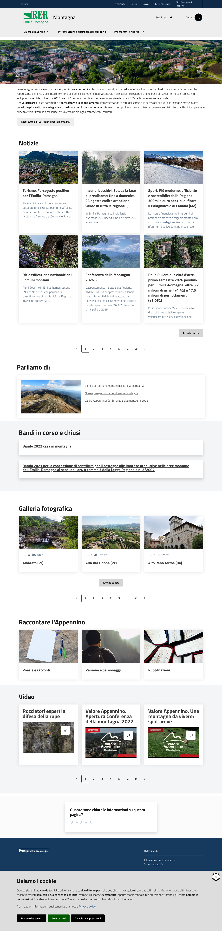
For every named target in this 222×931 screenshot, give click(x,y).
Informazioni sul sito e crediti (159, 860)
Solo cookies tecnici (31, 918)
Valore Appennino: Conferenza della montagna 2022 (116, 400)
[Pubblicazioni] (173, 646)
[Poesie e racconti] (48, 646)
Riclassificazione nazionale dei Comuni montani (47, 277)
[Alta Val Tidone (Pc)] (111, 532)
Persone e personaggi (103, 670)
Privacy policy (87, 906)
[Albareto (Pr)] (48, 532)
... (129, 350)
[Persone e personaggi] (111, 646)
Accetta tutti (59, 918)
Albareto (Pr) (33, 563)
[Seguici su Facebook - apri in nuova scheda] (169, 17)
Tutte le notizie (191, 333)
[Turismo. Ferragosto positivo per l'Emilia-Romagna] (48, 167)
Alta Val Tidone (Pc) (101, 563)
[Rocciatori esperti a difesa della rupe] (48, 737)
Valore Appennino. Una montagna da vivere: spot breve (173, 716)
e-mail (156, 864)
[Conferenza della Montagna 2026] (111, 251)
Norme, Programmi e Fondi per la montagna (111, 393)
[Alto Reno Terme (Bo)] (173, 532)
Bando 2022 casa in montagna (47, 446)
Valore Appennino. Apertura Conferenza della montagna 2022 (109, 716)
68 (137, 350)
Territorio (24, 4)
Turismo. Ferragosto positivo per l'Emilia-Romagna (46, 193)
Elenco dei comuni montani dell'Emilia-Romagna (114, 385)
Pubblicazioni (159, 670)
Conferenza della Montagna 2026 (107, 277)
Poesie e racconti (36, 670)
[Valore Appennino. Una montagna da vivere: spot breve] (173, 742)
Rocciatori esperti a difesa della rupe (44, 713)
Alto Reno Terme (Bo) (165, 563)
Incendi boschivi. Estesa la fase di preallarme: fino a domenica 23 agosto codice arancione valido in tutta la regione (110, 198)
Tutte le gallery (111, 583)
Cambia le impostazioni (88, 918)
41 (137, 599)
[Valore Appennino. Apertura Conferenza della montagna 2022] (111, 742)
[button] (198, 17)
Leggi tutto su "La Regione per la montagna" (46, 122)
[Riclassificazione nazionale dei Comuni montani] (48, 251)
